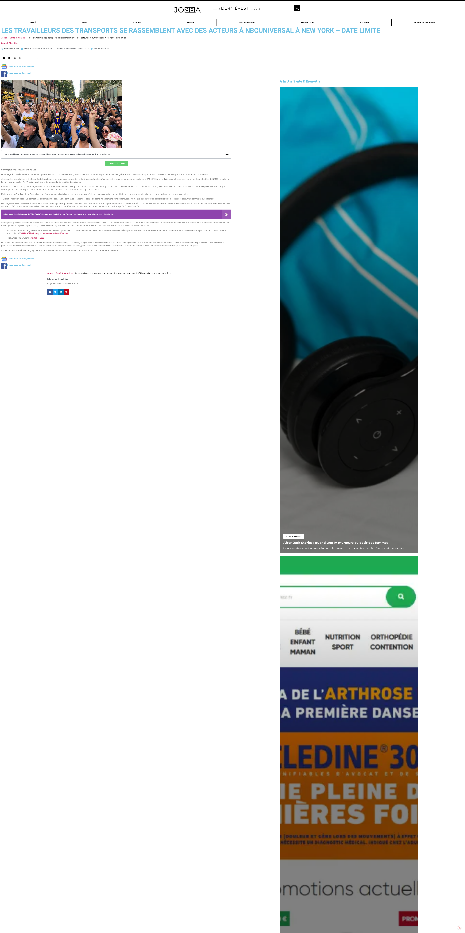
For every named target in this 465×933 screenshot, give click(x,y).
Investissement (247, 22)
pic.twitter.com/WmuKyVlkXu (54, 233)
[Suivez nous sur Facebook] (4, 76)
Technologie (307, 22)
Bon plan (364, 22)
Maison (190, 22)
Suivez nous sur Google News (20, 66)
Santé (33, 22)
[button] (297, 8)
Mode (84, 22)
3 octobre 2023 (37, 238)
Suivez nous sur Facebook (19, 73)
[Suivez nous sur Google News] (4, 69)
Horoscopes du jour (424, 22)
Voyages (137, 22)
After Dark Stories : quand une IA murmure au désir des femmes (335, 543)
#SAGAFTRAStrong (30, 233)
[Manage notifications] (459, 928)
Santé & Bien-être (9, 43)
